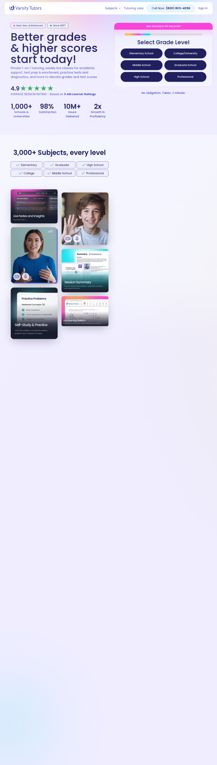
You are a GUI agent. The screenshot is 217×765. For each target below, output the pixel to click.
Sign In (202, 8)
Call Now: (171, 8)
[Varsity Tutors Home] (25, 8)
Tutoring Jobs (134, 8)
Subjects (111, 8)
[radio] (142, 53)
